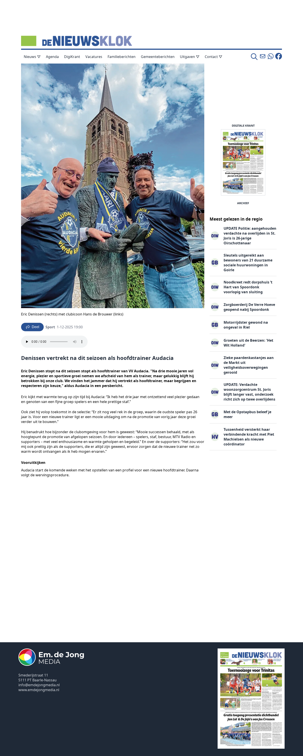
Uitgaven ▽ (189, 56)
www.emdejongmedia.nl (38, 689)
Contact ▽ (213, 56)
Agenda (52, 56)
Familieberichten (122, 56)
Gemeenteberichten (158, 56)
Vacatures (93, 56)
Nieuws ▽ (32, 56)
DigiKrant (72, 56)
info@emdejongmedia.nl (39, 684)
